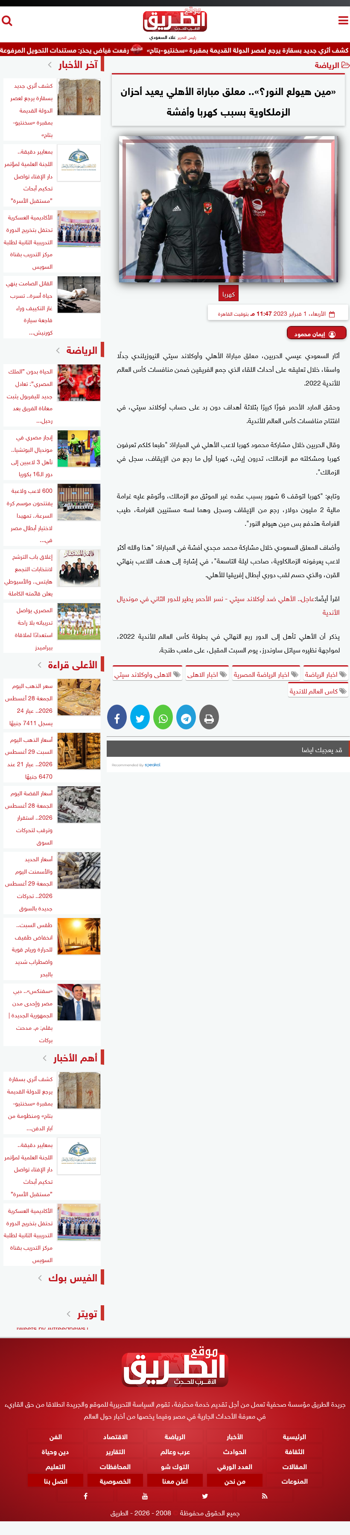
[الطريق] (175, 29)
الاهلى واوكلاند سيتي (143, 673)
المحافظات (115, 1465)
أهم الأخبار (75, 1056)
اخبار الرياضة (322, 673)
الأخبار (235, 1435)
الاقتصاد (115, 1435)
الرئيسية (294, 1435)
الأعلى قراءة (72, 663)
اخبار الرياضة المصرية (262, 673)
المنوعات (295, 1480)
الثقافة (294, 1450)
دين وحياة (55, 1450)
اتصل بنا (55, 1480)
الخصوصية (115, 1480)
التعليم (55, 1465)
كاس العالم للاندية (314, 690)
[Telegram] (186, 717)
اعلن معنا (175, 1480)
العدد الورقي (234, 1465)
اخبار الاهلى (203, 673)
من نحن (235, 1480)
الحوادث (234, 1450)
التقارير (115, 1450)
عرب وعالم (175, 1450)
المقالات (295, 1465)
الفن (56, 1435)
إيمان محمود (310, 333)
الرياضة (327, 64)
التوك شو (175, 1465)
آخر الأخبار (77, 62)
